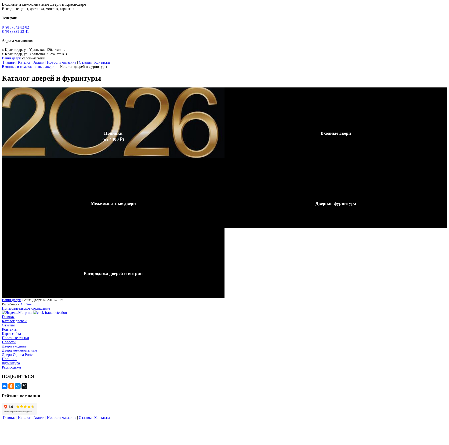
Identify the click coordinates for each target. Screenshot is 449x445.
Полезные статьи (15, 338)
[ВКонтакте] (4, 386)
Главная (8, 317)
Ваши (11, 58)
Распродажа (11, 367)
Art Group (27, 304)
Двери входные (14, 346)
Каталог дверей (14, 321)
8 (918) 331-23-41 (15, 31)
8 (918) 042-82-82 (15, 27)
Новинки (9, 359)
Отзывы (8, 325)
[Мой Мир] (18, 386)
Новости (9, 342)
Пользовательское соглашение (26, 308)
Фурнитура (11, 363)
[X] (24, 386)
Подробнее (10, 89)
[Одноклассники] (11, 386)
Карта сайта (11, 334)
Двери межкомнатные (19, 350)
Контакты (10, 329)
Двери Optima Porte (17, 355)
